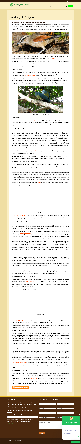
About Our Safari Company (13, 419)
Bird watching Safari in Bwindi (18, 320)
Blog (67, 1)
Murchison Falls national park (18, 215)
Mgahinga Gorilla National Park (19, 362)
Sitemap (28, 421)
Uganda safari (52, 58)
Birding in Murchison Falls (17, 171)
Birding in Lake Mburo (25, 233)
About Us (71, 1)
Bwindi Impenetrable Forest (32, 281)
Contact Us (70, 6)
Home (37, 6)
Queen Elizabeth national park (30, 150)
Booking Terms (23, 419)
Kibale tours (34, 378)
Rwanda (45, 6)
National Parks (61, 6)
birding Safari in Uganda (29, 75)
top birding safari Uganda (31, 120)
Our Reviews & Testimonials (19, 421)
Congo (50, 6)
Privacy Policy (31, 419)
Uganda (41, 6)
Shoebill (39, 182)
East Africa (55, 6)
